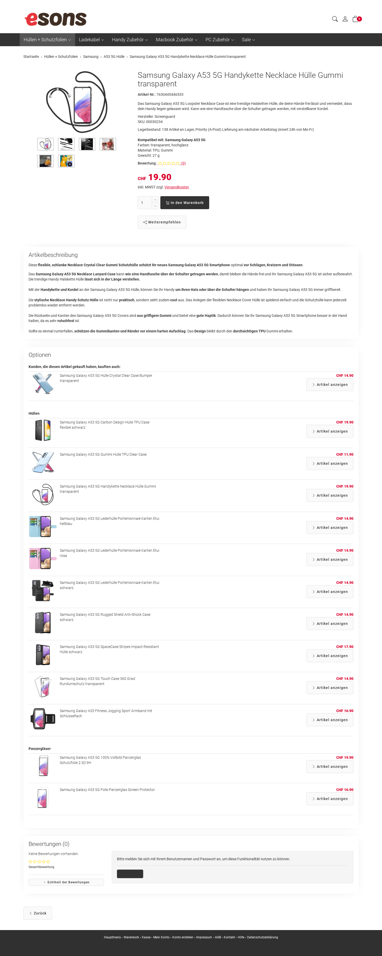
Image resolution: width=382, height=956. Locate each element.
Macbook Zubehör (174, 39)
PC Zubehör (218, 39)
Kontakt (229, 937)
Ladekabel (89, 39)
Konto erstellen (182, 937)
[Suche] (335, 20)
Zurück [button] (40, 913)
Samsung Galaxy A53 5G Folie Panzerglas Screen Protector (107, 790)
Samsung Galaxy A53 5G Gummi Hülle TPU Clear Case (103, 454)
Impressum (204, 937)
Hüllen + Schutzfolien (45, 39)
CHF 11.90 (344, 454)
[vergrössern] (77, 102)
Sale (246, 39)
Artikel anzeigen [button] (332, 385)
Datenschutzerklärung (262, 937)
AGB (218, 937)
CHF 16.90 (344, 711)
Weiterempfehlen (164, 222)
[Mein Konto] (345, 20)
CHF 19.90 (344, 422)
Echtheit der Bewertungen (68, 882)
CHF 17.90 (344, 647)
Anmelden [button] (131, 874)
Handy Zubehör (128, 39)
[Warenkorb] (355, 20)
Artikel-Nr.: (147, 94)
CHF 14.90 (344, 375)
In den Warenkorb (187, 203)
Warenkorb (132, 937)
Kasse (146, 937)
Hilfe (241, 937)
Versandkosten (176, 187)
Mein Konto (161, 937)
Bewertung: (147, 163)
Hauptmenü (112, 937)
